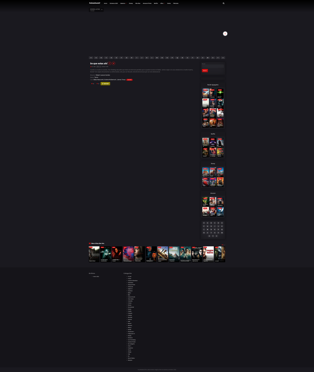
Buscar (203, 64)
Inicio (105, 3)
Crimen (129, 303)
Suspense (130, 348)
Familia (129, 311)
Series (169, 3)
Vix (128, 356)
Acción (129, 276)
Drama (129, 309)
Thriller (129, 352)
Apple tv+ (130, 288)
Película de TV (131, 333)
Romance (130, 337)
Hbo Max (137, 3)
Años (161, 3)
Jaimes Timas (121, 80)
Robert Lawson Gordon (103, 75)
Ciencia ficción (131, 297)
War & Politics (131, 358)
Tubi (129, 354)
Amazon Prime (147, 3)
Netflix (156, 3)
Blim (129, 295)
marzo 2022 (96, 276)
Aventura (130, 290)
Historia (130, 319)
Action (129, 278)
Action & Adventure (133, 280)
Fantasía (130, 313)
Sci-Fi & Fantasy (132, 339)
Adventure (130, 282)
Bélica (129, 293)
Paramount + (131, 331)
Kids (129, 321)
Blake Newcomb (99, 80)
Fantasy (130, 315)
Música (129, 327)
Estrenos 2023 (114, 3)
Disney (131, 3)
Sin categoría (131, 344)
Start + (129, 346)
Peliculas (175, 3)
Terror (96, 77)
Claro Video (131, 299)
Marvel (129, 323)
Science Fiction (131, 342)
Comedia (130, 301)
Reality (129, 335)
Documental (131, 307)
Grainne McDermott (110, 80)
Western (130, 360)
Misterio (130, 325)
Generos (122, 3)
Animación (130, 286)
